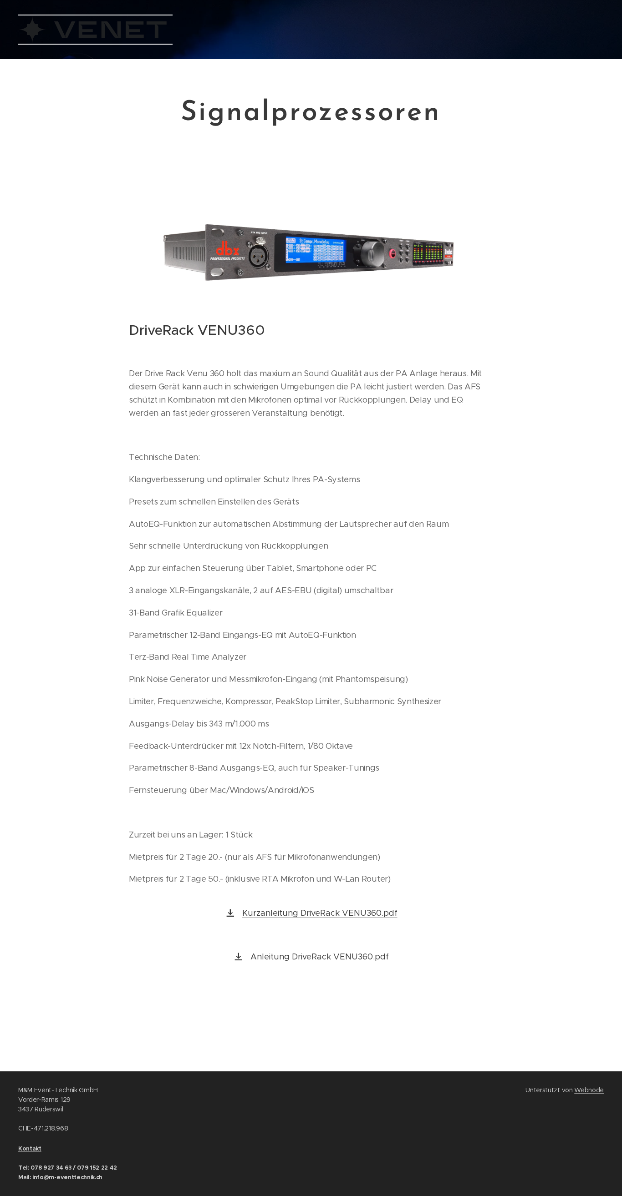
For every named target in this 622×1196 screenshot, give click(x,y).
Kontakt (29, 1148)
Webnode (589, 1090)
